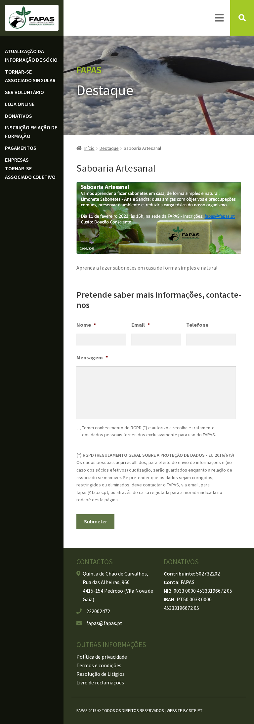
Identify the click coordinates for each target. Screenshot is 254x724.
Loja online (19, 104)
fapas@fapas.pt (104, 623)
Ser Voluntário (24, 92)
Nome (86, 324)
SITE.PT (195, 710)
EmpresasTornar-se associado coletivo (30, 168)
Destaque (109, 148)
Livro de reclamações (100, 682)
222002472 (98, 611)
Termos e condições (98, 665)
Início (89, 148)
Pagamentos (20, 148)
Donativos (18, 116)
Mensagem (92, 357)
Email (140, 324)
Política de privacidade (101, 656)
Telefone (197, 324)
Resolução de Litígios (100, 674)
